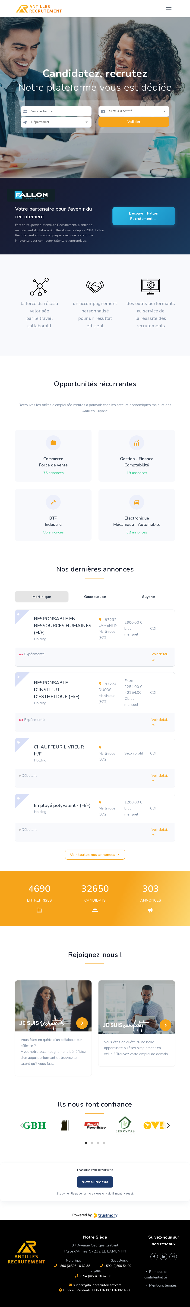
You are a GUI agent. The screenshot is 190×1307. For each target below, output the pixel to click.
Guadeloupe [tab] (95, 596)
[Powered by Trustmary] (95, 1215)
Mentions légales (162, 1285)
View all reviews (95, 1182)
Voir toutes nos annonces (93, 854)
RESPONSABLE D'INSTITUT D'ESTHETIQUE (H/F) (56, 690)
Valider (134, 121)
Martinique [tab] (41, 596)
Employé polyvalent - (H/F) (62, 805)
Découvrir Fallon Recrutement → (143, 216)
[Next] (167, 1125)
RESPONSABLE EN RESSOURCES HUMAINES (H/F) (62, 626)
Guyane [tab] (148, 596)
